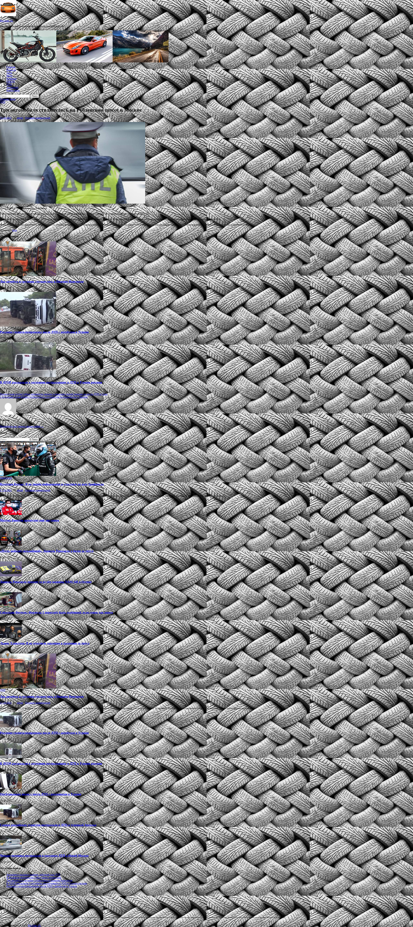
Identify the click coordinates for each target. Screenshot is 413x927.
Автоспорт (12, 87)
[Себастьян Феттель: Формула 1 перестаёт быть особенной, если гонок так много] (11, 606)
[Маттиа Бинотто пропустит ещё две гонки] (11, 514)
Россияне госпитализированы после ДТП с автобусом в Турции (44, 332)
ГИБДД (10, 81)
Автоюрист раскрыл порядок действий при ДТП (33, 874)
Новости (11, 70)
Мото (9, 75)
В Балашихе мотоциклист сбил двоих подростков (33, 877)
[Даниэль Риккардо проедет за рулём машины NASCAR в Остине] (11, 575)
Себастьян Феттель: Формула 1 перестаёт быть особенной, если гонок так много (56, 612)
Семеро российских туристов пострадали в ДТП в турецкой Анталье (48, 825)
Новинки (11, 78)
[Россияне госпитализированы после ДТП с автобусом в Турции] (28, 325)
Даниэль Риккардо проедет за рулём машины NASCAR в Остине (45, 581)
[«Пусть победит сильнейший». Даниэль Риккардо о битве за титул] (11, 544)
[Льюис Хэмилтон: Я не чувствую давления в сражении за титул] (11, 637)
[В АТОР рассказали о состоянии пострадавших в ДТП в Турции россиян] (28, 376)
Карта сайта (13, 90)
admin (20, 118)
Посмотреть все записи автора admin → (22, 426)
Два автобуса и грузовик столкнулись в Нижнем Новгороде (42, 281)
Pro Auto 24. (6, 20)
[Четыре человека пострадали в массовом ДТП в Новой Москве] (11, 849)
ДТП (9, 84)
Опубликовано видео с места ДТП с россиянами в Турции (40, 794)
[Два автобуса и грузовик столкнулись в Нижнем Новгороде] (28, 275)
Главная (10, 67)
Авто (9, 72)
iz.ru (14, 230)
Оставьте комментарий (37, 118)
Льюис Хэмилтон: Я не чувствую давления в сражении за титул (44, 643)
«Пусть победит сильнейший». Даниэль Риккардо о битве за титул (46, 551)
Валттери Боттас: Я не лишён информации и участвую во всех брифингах (52, 484)
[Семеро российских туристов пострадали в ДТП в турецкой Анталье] (11, 818)
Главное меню (8, 99)
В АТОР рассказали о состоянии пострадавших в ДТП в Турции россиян (51, 382)
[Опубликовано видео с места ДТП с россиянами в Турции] (11, 788)
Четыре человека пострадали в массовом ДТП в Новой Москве (44, 855)
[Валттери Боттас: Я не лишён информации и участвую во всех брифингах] (28, 475)
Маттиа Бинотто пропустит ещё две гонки (29, 520)
